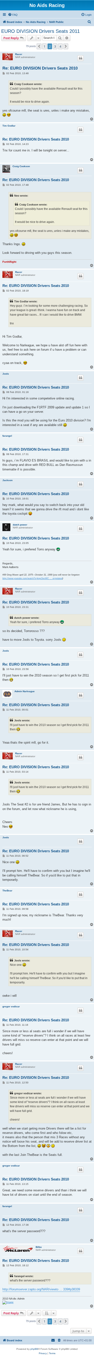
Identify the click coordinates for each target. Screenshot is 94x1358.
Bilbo (39, 1247)
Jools (5, 373)
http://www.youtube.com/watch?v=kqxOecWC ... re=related (32, 578)
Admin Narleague (24, 691)
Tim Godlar (8, 125)
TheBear (7, 890)
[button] (39, 46)
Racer (18, 54)
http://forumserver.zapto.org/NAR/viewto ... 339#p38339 (41, 1289)
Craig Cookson (21, 166)
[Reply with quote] (80, 58)
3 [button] (55, 46)
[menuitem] (13, 15)
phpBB (34, 1349)
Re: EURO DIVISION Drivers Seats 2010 (40, 68)
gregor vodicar (11, 1006)
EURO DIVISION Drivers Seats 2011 (40, 31)
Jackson (7, 480)
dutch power (20, 524)
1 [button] (44, 46)
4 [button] (60, 46)
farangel (7, 435)
